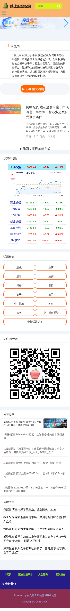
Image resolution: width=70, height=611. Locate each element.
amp (50, 303)
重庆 (51, 267)
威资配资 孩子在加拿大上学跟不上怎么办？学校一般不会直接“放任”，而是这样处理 (35, 539)
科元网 (8, 574)
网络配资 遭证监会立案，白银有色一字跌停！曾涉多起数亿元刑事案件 (47, 111)
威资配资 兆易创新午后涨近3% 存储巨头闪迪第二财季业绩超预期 (22, 423)
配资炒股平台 (25, 574)
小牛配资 (19, 303)
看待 (51, 285)
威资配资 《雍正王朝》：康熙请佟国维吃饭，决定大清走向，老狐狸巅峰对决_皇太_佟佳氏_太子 (34, 450)
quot (19, 312)
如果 (51, 294)
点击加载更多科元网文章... (35, 148)
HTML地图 (50, 595)
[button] (66, 23)
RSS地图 (39, 595)
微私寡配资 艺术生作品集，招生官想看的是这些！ (33, 529)
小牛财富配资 (51, 312)
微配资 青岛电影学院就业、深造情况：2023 (29, 509)
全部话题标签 (35, 321)
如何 (51, 276)
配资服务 (60, 574)
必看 (19, 276)
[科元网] (18, 5)
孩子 (19, 294)
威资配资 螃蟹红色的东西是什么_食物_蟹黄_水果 (33, 462)
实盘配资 (43, 574)
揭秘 (19, 285)
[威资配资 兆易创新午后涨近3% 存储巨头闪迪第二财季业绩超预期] (55, 423)
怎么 (19, 267)
